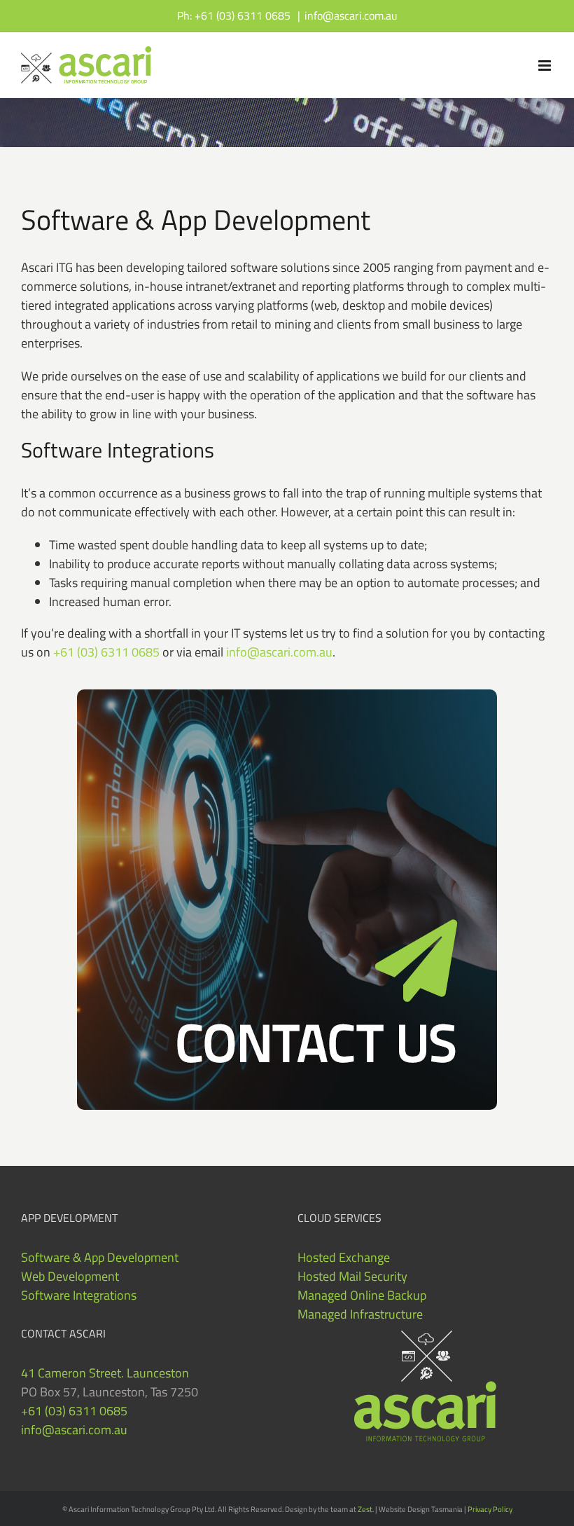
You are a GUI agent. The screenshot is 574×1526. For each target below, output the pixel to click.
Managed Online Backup (362, 1295)
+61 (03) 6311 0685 (106, 651)
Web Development (70, 1276)
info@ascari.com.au (351, 15)
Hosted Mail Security (352, 1276)
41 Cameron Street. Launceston (105, 1372)
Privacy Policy (490, 1509)
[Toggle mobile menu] (545, 65)
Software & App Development (99, 1257)
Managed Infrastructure (360, 1314)
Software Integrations (78, 1295)
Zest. (366, 1509)
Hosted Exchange (344, 1257)
